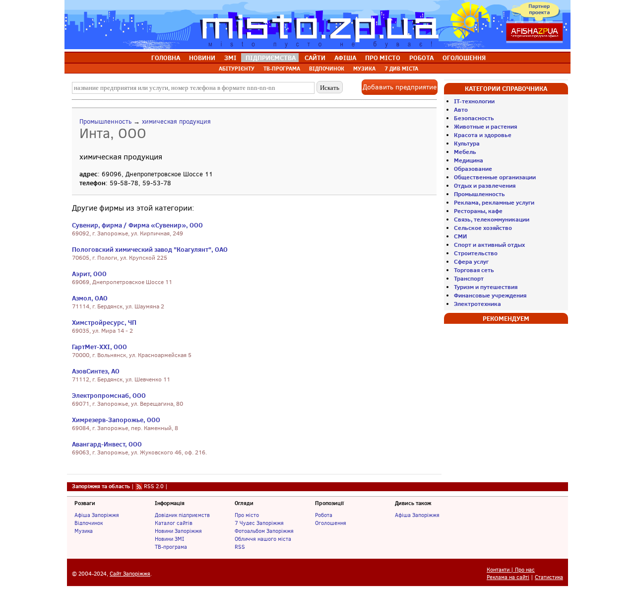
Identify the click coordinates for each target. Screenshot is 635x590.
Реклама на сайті (508, 577)
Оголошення (330, 522)
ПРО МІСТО (382, 57)
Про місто (247, 515)
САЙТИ (315, 57)
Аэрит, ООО (89, 273)
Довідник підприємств (182, 515)
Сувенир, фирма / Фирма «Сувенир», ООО (137, 225)
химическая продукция (176, 121)
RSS (240, 546)
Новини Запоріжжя (178, 530)
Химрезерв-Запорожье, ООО (116, 419)
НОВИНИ (202, 57)
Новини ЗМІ (169, 538)
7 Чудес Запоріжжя (259, 522)
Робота (323, 515)
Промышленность (105, 121)
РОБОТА (421, 57)
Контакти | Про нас (511, 570)
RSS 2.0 (154, 486)
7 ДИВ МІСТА (401, 68)
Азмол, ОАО (90, 298)
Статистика (549, 577)
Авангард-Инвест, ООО (107, 444)
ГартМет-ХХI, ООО (99, 346)
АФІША (345, 57)
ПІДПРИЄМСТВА (271, 57)
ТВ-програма (171, 546)
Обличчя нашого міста (263, 538)
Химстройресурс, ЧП (104, 322)
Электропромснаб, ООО (109, 395)
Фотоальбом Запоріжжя (264, 530)
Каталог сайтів (173, 522)
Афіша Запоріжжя (96, 515)
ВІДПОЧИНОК (326, 68)
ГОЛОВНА (165, 57)
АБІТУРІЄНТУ (236, 68)
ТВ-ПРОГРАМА (281, 68)
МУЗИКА (364, 68)
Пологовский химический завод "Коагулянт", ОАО (150, 249)
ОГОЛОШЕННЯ (464, 57)
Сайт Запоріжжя (130, 574)
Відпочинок (88, 522)
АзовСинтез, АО (96, 371)
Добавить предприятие (400, 87)
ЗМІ (230, 57)
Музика (83, 530)
